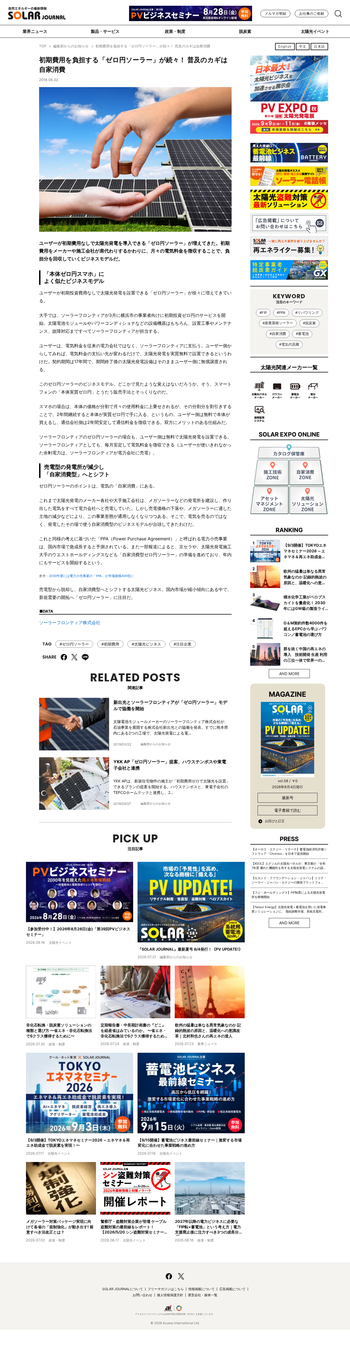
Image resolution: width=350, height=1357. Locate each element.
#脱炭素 (309, 323)
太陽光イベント (315, 31)
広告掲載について (232, 1289)
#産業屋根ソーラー (277, 323)
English (284, 46)
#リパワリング (307, 313)
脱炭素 (245, 31)
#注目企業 (182, 644)
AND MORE (289, 673)
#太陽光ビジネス (146, 644)
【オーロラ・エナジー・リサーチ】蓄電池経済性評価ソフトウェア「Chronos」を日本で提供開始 (289, 851)
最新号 (287, 797)
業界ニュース (35, 31)
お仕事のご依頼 (311, 14)
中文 (302, 46)
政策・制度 (175, 31)
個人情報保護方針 (170, 1295)
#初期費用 (110, 644)
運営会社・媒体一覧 (202, 1295)
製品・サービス (105, 31)
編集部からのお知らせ (71, 46)
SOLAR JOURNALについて (122, 1289)
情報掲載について (201, 1289)
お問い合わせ (142, 1295)
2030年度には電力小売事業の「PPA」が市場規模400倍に (91, 576)
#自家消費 (278, 334)
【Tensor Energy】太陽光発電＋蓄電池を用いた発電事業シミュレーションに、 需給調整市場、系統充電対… (289, 909)
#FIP (263, 313)
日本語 (319, 46)
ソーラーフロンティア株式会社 (69, 622)
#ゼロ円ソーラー (74, 644)
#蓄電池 (302, 334)
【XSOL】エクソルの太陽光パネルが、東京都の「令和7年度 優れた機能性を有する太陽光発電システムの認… (289, 866)
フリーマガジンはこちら (166, 1289)
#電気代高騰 (289, 344)
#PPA (281, 313)
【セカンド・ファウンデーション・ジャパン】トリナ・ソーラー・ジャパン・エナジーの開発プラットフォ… (289, 880)
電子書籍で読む (287, 810)
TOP (42, 46)
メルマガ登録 (275, 14)
